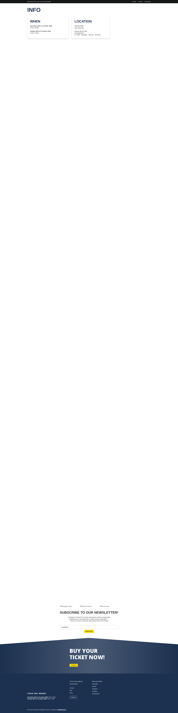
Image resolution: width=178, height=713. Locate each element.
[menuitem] (134, 1)
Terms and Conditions (76, 681)
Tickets (32, 350)
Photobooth (95, 694)
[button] (89, 77)
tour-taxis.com (79, 28)
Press (71, 693)
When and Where (97, 681)
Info (93, 7)
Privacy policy (74, 684)
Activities (121, 7)
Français (140, 1)
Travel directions (37, 115)
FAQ (30, 428)
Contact (133, 7)
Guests (112, 7)
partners (33, 507)
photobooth (35, 271)
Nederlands (148, 1)
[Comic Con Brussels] (37, 7)
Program (102, 7)
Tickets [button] (73, 665)
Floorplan (34, 585)
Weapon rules (35, 193)
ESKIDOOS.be (62, 709)
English (134, 1)
